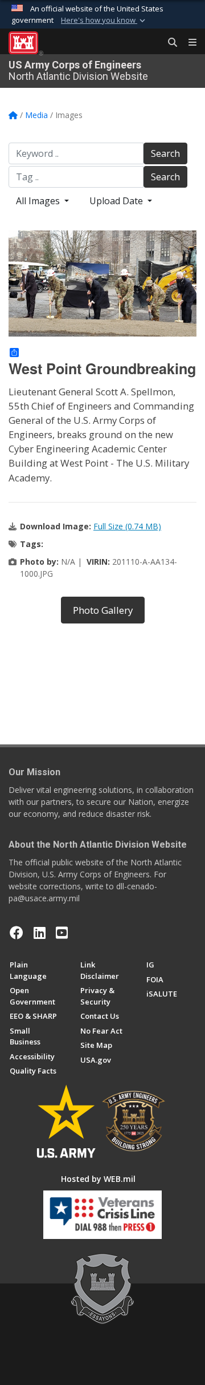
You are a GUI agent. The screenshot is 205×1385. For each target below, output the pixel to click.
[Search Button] (168, 43)
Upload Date (117, 201)
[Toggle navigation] (187, 43)
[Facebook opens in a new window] (16, 932)
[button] (104, 20)
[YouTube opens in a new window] (62, 932)
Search (165, 153)
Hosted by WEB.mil (98, 1178)
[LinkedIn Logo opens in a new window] (40, 932)
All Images (39, 201)
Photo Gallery (103, 610)
